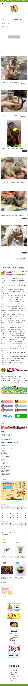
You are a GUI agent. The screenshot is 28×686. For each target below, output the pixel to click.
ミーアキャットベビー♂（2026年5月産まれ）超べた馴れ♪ (11, 115)
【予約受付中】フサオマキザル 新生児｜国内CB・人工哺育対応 (12, 148)
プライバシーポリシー (14, 678)
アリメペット (7, 596)
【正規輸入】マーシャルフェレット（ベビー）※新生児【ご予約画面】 (14, 250)
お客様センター (14, 670)
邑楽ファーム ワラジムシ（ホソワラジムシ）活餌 (20, 578)
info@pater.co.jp (4, 445)
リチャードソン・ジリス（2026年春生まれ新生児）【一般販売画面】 (13, 182)
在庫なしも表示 (5, 26)
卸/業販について (14, 674)
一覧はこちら (21, 258)
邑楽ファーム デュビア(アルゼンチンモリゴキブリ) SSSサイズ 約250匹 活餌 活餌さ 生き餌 (20, 557)
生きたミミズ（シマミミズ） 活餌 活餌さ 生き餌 (7, 578)
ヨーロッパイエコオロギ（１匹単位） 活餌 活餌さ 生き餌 (7, 557)
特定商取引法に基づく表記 (14, 676)
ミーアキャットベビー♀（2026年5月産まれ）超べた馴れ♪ (11, 82)
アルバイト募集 (14, 672)
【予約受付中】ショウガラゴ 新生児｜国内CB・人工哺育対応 (12, 215)
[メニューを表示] (2, 4)
